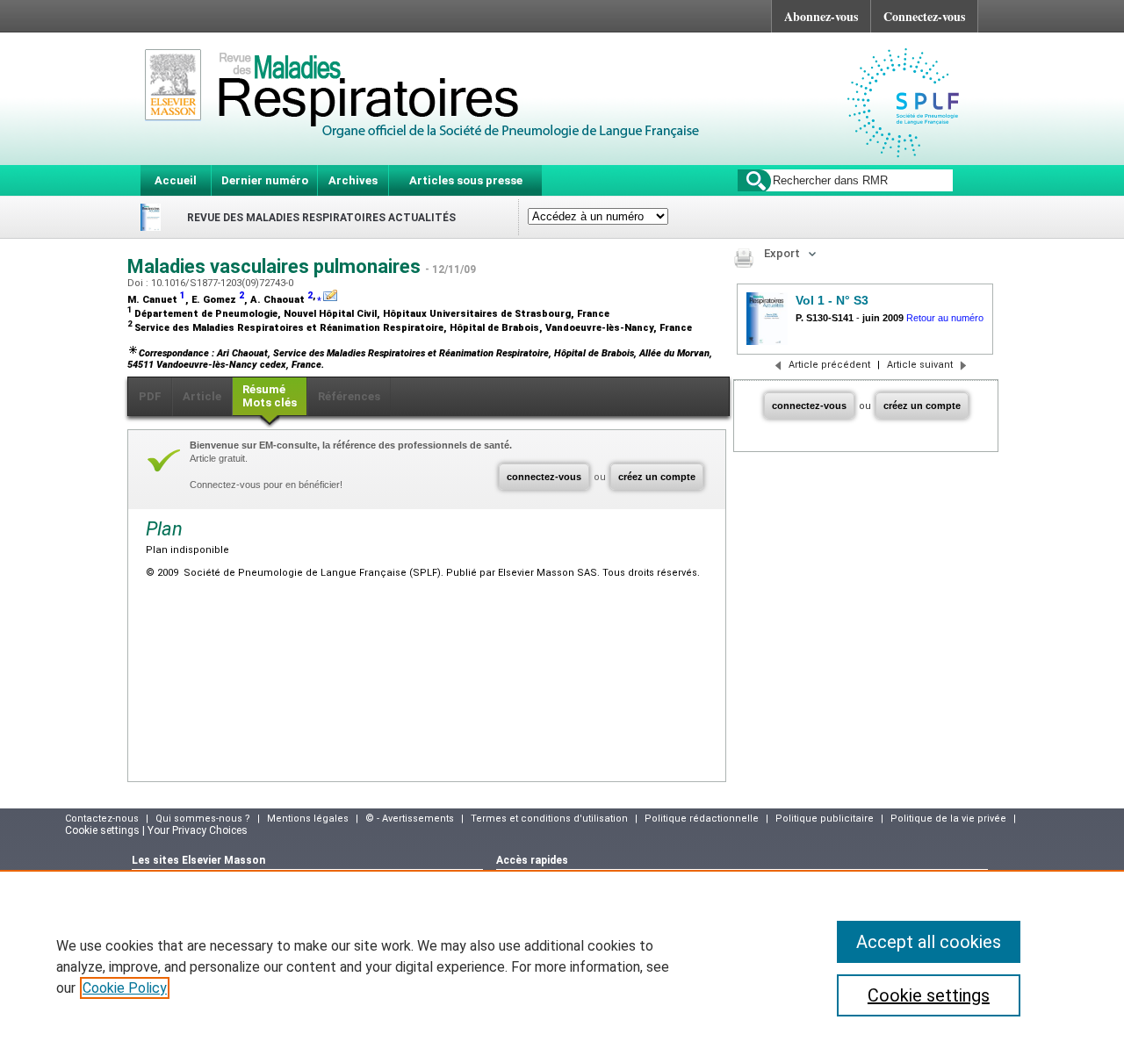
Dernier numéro (264, 180)
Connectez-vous (924, 16)
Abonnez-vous (821, 16)
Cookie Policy (125, 988)
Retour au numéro (945, 317)
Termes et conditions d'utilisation (549, 818)
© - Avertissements (409, 818)
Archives (353, 180)
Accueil (176, 180)
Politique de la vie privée (948, 818)
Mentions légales (308, 818)
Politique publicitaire (824, 818)
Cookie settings (929, 995)
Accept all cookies (928, 941)
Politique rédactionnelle (702, 818)
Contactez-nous (102, 818)
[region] (562, 966)
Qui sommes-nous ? (202, 818)
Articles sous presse (465, 180)
